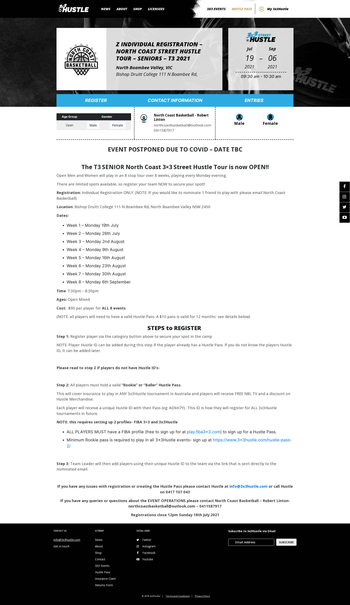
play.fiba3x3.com (203, 431)
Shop (98, 553)
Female (117, 125)
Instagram (149, 546)
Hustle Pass (102, 572)
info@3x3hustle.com (248, 486)
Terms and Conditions (178, 596)
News (98, 540)
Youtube (147, 559)
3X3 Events (102, 566)
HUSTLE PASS (242, 9)
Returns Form (104, 585)
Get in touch (61, 546)
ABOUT (121, 9)
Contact (100, 559)
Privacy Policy (202, 596)
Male (93, 125)
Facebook (148, 553)
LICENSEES (156, 9)
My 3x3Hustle (277, 9)
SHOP (137, 9)
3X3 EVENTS (216, 9)
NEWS (105, 9)
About (99, 546)
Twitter (146, 540)
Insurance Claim (105, 579)
